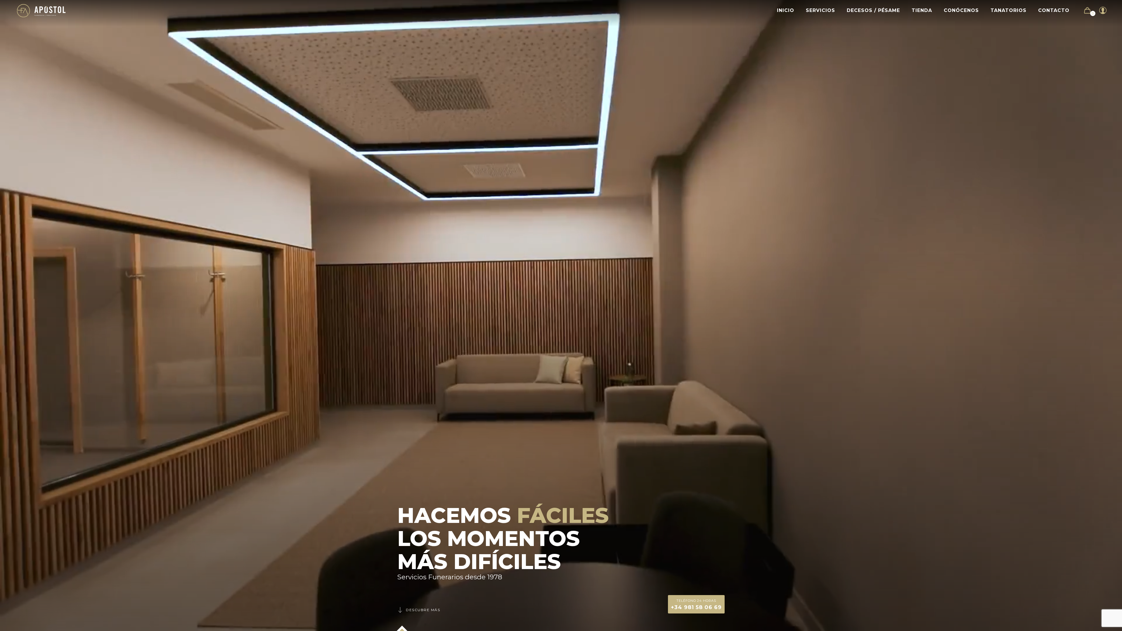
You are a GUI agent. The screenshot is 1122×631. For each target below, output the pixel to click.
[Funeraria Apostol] (41, 10)
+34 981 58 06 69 (696, 605)
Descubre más (423, 610)
